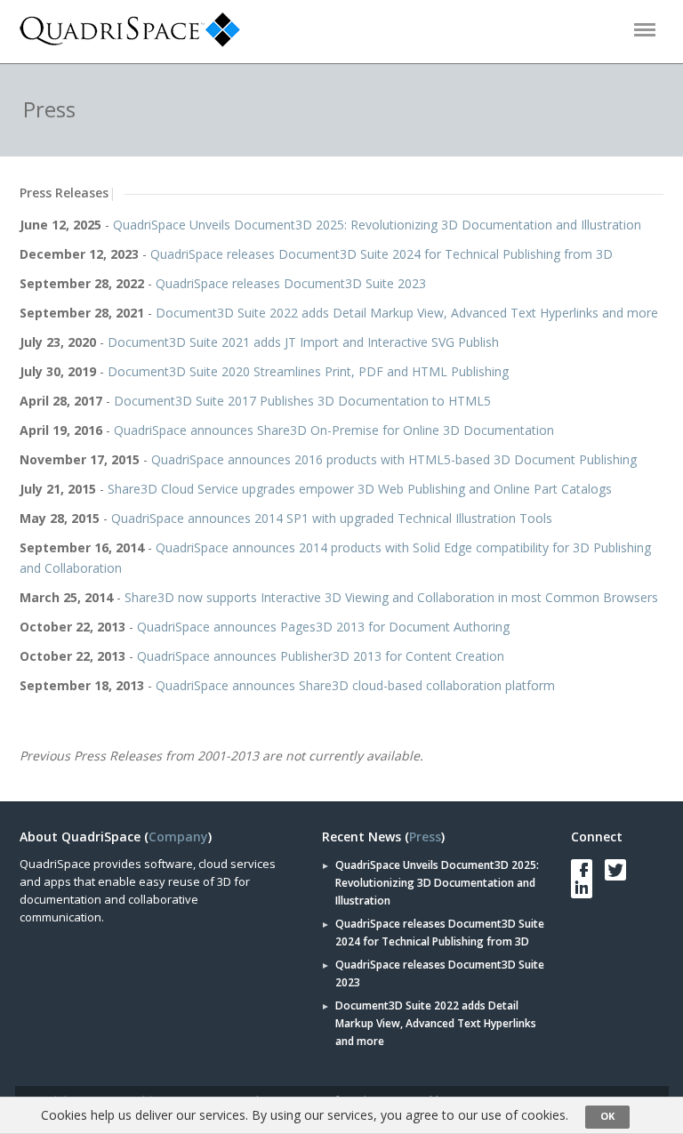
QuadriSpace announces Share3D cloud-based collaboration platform (355, 685)
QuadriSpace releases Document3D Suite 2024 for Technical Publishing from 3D (381, 253)
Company (178, 836)
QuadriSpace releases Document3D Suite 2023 (291, 283)
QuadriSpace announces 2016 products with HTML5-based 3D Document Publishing (394, 459)
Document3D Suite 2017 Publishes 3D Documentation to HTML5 (302, 400)
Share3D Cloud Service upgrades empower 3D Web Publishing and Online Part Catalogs (360, 488)
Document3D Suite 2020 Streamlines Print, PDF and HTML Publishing (308, 371)
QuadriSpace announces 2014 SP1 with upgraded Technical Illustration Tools (331, 518)
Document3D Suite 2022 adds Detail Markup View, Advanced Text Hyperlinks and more (407, 312)
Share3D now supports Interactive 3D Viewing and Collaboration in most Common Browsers (391, 597)
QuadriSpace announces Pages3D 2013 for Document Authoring (323, 626)
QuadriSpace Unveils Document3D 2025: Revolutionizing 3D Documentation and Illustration (377, 224)
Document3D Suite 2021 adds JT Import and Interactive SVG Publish (303, 342)
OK (607, 1115)
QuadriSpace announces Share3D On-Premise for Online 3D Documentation (334, 430)
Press (425, 836)
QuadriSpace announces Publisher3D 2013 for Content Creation (320, 655)
